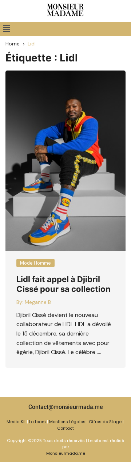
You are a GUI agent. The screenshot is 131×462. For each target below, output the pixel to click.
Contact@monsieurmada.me (65, 406)
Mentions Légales (67, 422)
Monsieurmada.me (65, 453)
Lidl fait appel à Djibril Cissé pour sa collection (63, 283)
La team (37, 422)
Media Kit (16, 422)
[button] (6, 29)
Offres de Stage (105, 422)
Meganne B (38, 302)
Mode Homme (35, 263)
